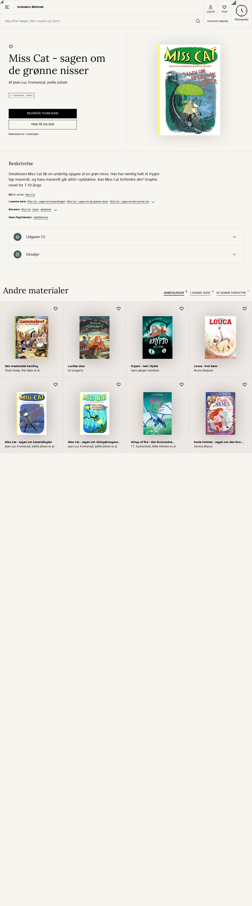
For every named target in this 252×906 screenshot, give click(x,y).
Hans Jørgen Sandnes (145, 370)
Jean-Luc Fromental (29, 82)
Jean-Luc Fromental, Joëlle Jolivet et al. (30, 446)
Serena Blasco (203, 446)
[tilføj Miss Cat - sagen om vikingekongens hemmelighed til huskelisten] (118, 384)
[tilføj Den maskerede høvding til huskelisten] (55, 308)
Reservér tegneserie (42, 113)
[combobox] (102, 21)
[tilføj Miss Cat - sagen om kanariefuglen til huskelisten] (55, 384)
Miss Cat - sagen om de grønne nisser (87, 201)
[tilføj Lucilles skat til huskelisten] (118, 308)
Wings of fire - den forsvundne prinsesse (151, 442)
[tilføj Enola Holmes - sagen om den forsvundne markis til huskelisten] (244, 384)
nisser (35, 209)
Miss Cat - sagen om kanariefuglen (46, 201)
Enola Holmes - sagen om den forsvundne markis (218, 442)
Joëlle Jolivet (57, 82)
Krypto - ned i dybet (144, 366)
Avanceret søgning (217, 21)
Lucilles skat (76, 366)
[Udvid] (153, 202)
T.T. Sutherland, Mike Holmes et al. (153, 446)
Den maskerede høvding (21, 366)
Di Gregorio (75, 370)
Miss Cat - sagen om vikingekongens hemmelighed (93, 442)
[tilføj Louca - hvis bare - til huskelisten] (244, 308)
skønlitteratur (40, 217)
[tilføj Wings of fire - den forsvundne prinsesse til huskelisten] (181, 384)
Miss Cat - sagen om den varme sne (129, 201)
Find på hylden (42, 124)
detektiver (46, 209)
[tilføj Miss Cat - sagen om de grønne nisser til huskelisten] (11, 46)
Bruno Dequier (203, 370)
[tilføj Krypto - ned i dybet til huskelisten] (181, 308)
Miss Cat (30, 194)
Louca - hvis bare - (206, 366)
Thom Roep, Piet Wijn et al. (22, 370)
